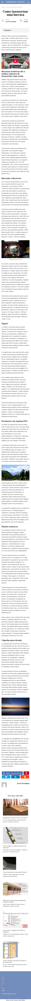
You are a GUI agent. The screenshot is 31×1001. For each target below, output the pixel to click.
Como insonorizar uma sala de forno (15, 872)
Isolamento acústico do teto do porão (15, 817)
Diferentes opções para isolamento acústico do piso (14, 901)
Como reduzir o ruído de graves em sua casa (14, 846)
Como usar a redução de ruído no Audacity (14, 931)
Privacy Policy (17, 1000)
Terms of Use (9, 1000)
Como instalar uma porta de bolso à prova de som (14, 961)
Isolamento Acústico (15, 2)
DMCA (23, 1000)
